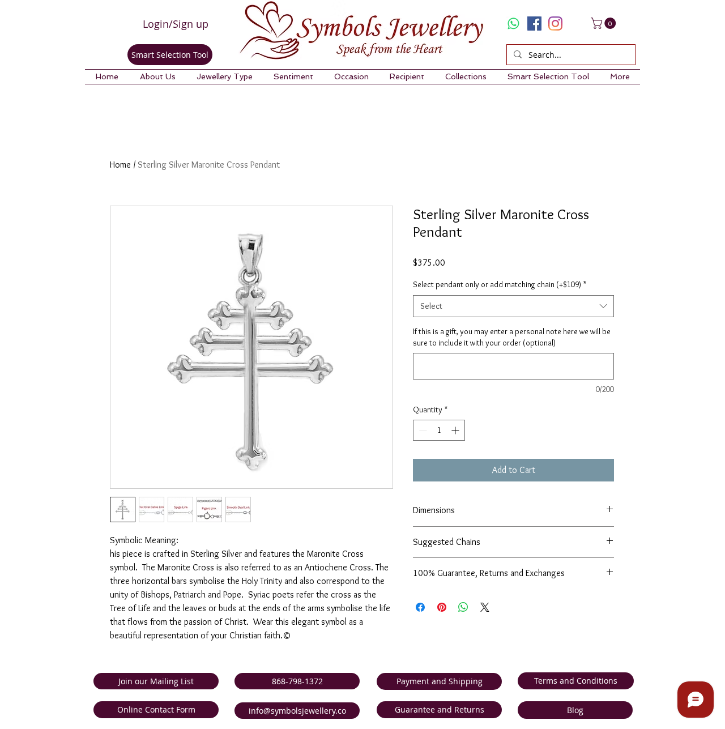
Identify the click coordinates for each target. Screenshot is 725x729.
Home (120, 164)
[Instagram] (555, 23)
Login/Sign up (175, 24)
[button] (157, 77)
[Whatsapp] (513, 23)
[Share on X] (485, 607)
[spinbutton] (439, 430)
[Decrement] (422, 430)
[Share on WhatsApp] (463, 607)
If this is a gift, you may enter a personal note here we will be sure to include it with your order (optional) (512, 337)
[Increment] (456, 430)
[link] (605, 23)
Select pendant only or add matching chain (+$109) (499, 284)
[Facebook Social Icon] (534, 23)
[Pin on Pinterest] (442, 607)
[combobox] (513, 306)
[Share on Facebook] (420, 607)
